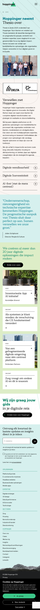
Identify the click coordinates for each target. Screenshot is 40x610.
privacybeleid (16, 462)
